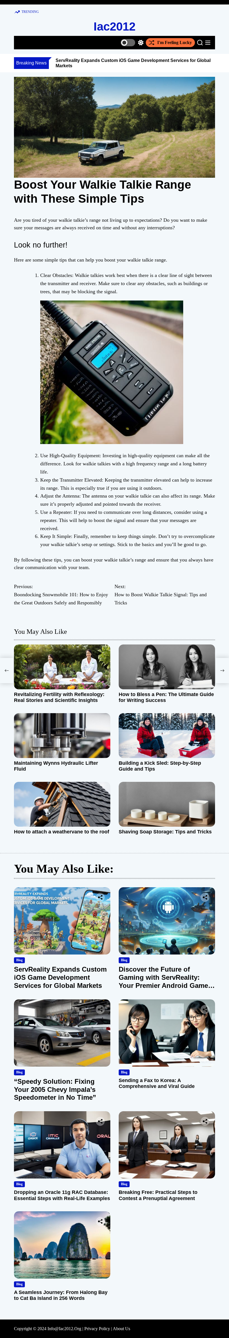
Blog (19, 960)
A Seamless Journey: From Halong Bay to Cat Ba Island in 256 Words (61, 1295)
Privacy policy (97, 1328)
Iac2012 (114, 26)
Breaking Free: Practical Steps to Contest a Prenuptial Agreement (158, 1195)
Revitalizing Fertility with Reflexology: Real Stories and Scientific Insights (59, 697)
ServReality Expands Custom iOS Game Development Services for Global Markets (60, 977)
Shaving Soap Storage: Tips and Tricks (165, 832)
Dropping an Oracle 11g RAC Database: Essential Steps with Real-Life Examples (62, 1195)
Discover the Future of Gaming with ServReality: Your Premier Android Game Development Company (163, 981)
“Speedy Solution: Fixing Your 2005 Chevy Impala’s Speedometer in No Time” (55, 1089)
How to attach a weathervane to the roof (61, 832)
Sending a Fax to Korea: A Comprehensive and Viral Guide (157, 1083)
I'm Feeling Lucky (174, 42)
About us (121, 1328)
